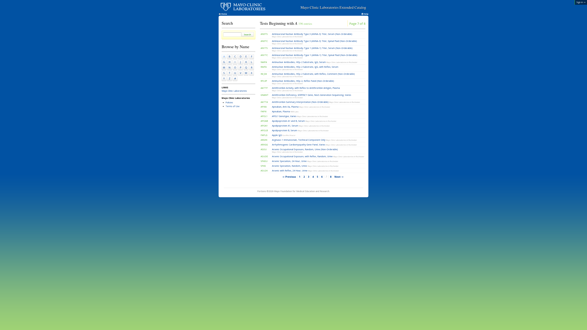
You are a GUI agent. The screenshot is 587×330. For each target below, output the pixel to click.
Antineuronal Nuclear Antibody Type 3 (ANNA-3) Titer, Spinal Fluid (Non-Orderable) (314, 42)
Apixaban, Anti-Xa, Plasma (301, 106)
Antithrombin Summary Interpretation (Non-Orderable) (316, 101)
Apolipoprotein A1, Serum (301, 125)
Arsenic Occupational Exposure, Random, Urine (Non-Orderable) (305, 150)
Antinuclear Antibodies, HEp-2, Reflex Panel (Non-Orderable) (303, 82)
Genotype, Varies (300, 116)
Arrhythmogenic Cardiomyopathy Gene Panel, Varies (314, 144)
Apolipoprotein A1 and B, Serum (304, 120)
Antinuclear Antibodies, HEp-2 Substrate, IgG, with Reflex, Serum (305, 68)
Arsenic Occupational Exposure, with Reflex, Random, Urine (318, 156)
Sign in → (580, 2)
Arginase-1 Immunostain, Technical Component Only (314, 139)
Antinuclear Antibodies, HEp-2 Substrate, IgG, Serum (314, 62)
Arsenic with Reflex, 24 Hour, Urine (305, 170)
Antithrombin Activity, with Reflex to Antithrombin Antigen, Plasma (306, 89)
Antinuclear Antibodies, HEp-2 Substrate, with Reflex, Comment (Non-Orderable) (313, 75)
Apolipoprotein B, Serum (300, 130)
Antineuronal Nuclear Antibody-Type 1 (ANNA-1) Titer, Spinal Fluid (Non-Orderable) (314, 56)
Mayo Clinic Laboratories (234, 90)
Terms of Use (232, 106)
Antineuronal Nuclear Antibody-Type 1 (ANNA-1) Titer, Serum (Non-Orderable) (312, 49)
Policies (229, 102)
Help (366, 14)
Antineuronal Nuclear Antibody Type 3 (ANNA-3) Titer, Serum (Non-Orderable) (312, 35)
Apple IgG (283, 135)
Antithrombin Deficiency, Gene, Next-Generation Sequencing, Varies (311, 96)
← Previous (289, 176)
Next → (338, 176)
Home (224, 14)
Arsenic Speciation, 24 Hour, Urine (305, 161)
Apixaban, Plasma (285, 111)
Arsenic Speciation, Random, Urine (305, 165)
